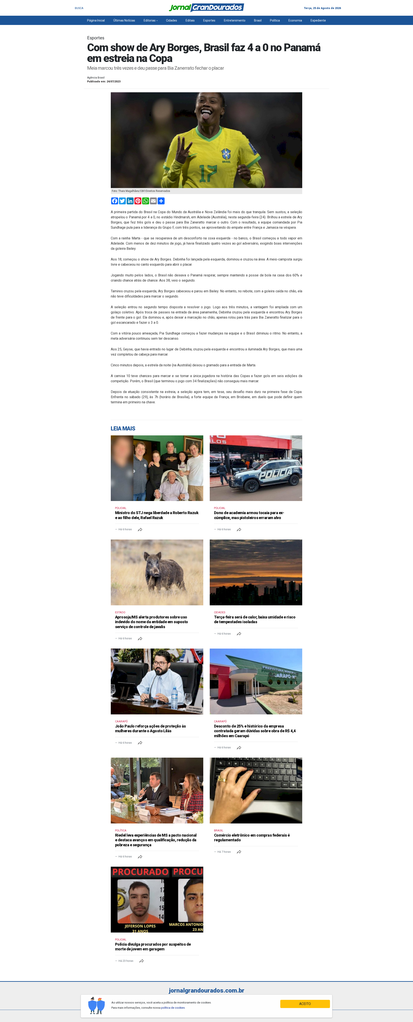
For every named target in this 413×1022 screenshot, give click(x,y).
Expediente (318, 20)
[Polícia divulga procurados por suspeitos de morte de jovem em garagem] (157, 900)
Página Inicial (96, 20)
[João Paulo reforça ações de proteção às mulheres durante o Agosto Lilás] (157, 681)
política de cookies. (173, 1007)
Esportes (209, 20)
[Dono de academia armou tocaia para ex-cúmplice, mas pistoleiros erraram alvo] (256, 468)
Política (275, 20)
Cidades (171, 20)
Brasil (258, 20)
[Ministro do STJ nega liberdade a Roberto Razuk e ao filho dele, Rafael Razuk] (157, 468)
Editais (190, 20)
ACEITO (305, 1004)
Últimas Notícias (124, 20)
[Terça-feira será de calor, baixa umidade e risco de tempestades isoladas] (256, 572)
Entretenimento (234, 20)
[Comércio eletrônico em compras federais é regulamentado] (256, 790)
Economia (295, 20)
